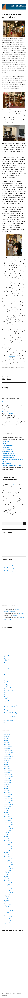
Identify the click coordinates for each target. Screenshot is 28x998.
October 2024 (7, 778)
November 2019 (8, 888)
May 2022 (6, 836)
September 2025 (8, 756)
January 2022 (7, 844)
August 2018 (7, 904)
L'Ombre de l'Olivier (8, 453)
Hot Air (4, 443)
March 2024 (7, 792)
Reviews (6, 703)
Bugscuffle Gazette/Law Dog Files (11, 465)
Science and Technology (10, 705)
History (6, 681)
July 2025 (6, 760)
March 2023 (7, 816)
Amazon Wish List (9, 414)
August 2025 (7, 758)
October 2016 (7, 918)
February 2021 (8, 858)
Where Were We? (8, 563)
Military (6, 693)
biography (6, 489)
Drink (5, 671)
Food (5, 677)
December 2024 (8, 774)
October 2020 (7, 866)
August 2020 (7, 870)
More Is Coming (8, 565)
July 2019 (6, 896)
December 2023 (8, 798)
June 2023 (6, 810)
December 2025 (8, 750)
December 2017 (8, 908)
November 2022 (8, 824)
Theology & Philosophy (10, 713)
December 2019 (8, 886)
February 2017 (8, 916)
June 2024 (6, 786)
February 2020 (8, 882)
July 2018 (6, 906)
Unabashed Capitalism (10, 717)
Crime (5, 665)
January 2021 (7, 860)
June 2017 (6, 912)
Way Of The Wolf (8, 721)
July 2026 (6, 736)
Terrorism (6, 711)
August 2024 (7, 782)
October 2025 (7, 754)
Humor (6, 683)
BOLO (5, 661)
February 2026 (8, 746)
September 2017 (8, 910)
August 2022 (7, 830)
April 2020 (6, 878)
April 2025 (6, 766)
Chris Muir (16, 485)
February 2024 (8, 794)
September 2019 (8, 892)
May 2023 (6, 812)
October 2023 (7, 802)
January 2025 (7, 772)
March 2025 (7, 768)
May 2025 (6, 764)
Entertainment (8, 673)
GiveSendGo (5, 402)
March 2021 (7, 856)
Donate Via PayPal (7, 412)
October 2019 (7, 890)
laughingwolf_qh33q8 (9, 367)
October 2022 (7, 826)
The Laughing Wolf (6, 993)
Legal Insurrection (7, 445)
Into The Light (8, 687)
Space (5, 709)
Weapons (6, 723)
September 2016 (8, 920)
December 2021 (8, 846)
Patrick (6, 611)
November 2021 (8, 848)
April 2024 (6, 790)
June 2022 (6, 834)
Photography (7, 697)
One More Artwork (9, 569)
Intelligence (7, 685)
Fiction (6, 675)
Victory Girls (5, 447)
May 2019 (6, 900)
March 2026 (7, 744)
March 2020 (7, 880)
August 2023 (7, 806)
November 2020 (8, 864)
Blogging (6, 659)
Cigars (5, 663)
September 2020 (8, 868)
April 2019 (6, 902)
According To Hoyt (7, 451)
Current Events (8, 669)
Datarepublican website (9, 455)
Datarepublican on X (8, 457)
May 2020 (6, 876)
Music (5, 695)
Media (5, 689)
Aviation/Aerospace (9, 655)
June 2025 (6, 762)
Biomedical (7, 657)
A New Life (12, 356)
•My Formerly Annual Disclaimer (11, 483)
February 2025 (8, 770)
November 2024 (8, 776)
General (6, 679)
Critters (6, 667)
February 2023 (8, 818)
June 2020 (6, 874)
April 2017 (6, 914)
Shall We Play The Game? (11, 707)
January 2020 (7, 884)
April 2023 (6, 814)
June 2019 (6, 898)
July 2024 (6, 784)
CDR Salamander (7, 449)
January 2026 (7, 748)
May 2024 (6, 788)
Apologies (6, 567)
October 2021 (7, 850)
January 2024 (7, 796)
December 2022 (8, 822)
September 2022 (8, 828)
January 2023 (7, 820)
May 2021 (6, 852)
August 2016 (7, 922)
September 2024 (8, 780)
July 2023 (6, 808)
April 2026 (7, 742)
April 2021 (6, 854)
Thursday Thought (9, 571)
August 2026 (7, 734)
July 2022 (6, 832)
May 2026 (6, 740)
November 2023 (8, 800)
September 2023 (8, 804)
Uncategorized (5, 369)
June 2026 (6, 738)
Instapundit (5, 441)
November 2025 (8, 752)
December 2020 (8, 862)
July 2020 (6, 872)
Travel (5, 715)
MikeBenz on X (6, 463)
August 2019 (7, 894)
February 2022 (8, 842)
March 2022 (7, 840)
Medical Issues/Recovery (11, 691)
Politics (6, 699)
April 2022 (6, 838)
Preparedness (7, 701)
